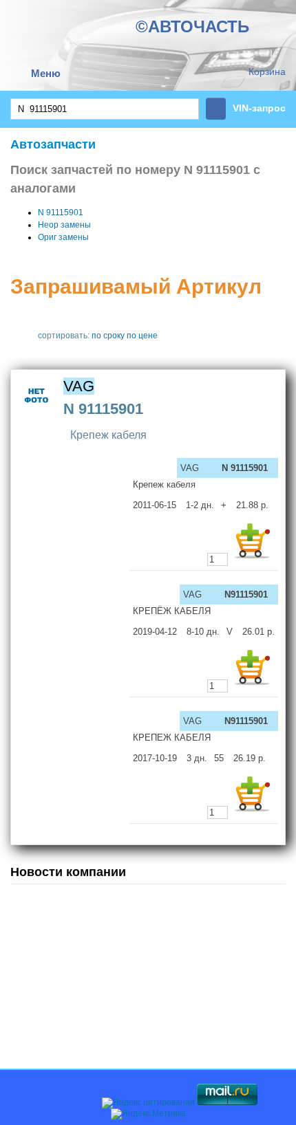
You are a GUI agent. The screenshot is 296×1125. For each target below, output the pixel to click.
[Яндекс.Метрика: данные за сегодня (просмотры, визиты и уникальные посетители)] (148, 1113)
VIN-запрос (259, 107)
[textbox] (104, 109)
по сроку (108, 335)
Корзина (267, 71)
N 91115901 (60, 212)
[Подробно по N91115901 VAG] (37, 412)
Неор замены (64, 225)
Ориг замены (63, 237)
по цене (142, 335)
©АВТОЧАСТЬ (192, 26)
